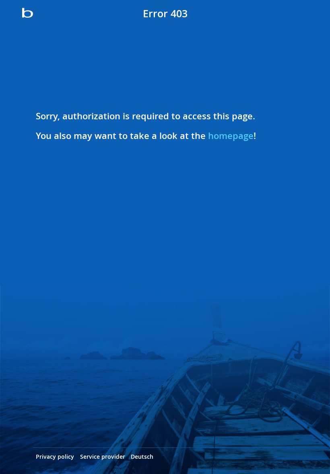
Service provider (102, 456)
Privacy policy (55, 456)
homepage (231, 136)
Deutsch (142, 456)
